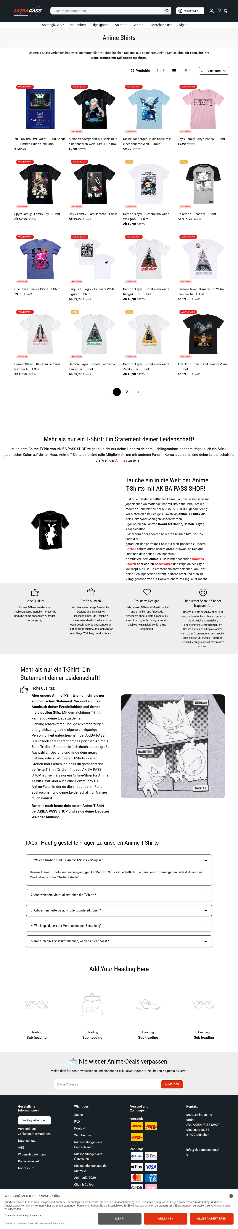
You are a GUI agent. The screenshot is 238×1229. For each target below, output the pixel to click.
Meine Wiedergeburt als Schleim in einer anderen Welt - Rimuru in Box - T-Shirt (93, 141)
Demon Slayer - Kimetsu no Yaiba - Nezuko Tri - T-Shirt (38, 366)
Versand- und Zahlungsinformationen (34, 1131)
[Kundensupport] (190, 10)
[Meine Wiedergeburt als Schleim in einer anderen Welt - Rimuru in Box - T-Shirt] (95, 109)
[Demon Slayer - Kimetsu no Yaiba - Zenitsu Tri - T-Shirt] (149, 334)
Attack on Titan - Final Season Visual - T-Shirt (203, 366)
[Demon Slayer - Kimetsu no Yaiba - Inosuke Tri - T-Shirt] (203, 259)
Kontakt (79, 1128)
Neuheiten (78, 25)
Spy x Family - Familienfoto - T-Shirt (93, 214)
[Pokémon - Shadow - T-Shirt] (203, 184)
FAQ (77, 1121)
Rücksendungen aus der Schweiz (91, 1168)
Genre (130, 549)
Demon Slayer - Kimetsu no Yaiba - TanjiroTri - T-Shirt (93, 366)
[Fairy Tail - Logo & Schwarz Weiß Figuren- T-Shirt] (95, 259)
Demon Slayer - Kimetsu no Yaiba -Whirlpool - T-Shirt (147, 216)
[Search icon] (167, 10)
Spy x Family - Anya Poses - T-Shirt (201, 139)
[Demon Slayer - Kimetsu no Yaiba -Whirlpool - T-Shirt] (149, 184)
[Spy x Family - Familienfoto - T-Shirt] (95, 184)
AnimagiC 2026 (53, 25)
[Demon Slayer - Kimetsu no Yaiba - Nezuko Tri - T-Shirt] (40, 334)
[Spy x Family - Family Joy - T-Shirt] (40, 184)
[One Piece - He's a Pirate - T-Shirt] (40, 259)
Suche (78, 1114)
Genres (138, 25)
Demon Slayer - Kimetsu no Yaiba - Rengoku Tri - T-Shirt (147, 291)
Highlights (99, 25)
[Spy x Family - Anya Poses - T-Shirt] (203, 109)
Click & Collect (84, 1184)
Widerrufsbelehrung (32, 1154)
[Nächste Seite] (139, 392)
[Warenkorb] (225, 11)
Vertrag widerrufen (34, 1120)
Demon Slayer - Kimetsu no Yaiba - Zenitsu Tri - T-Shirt (147, 366)
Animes (121, 460)
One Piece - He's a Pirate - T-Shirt (37, 289)
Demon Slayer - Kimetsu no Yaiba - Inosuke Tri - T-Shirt (201, 291)
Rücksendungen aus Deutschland (88, 1144)
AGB (21, 1147)
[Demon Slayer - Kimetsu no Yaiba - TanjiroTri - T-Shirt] (95, 334)
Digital (184, 25)
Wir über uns (83, 1135)
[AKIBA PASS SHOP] (27, 11)
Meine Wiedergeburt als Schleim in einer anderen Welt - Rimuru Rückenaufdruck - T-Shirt (147, 141)
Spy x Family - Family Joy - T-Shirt (37, 214)
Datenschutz (27, 1140)
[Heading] (76, 1004)
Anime (120, 25)
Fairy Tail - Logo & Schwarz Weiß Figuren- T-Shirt (91, 291)
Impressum (26, 1168)
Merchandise (161, 25)
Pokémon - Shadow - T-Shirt (197, 214)
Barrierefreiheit (28, 1161)
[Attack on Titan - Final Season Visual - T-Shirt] (203, 334)
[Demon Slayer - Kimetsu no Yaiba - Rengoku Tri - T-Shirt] (149, 259)
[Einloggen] (212, 11)
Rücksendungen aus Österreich (88, 1156)
